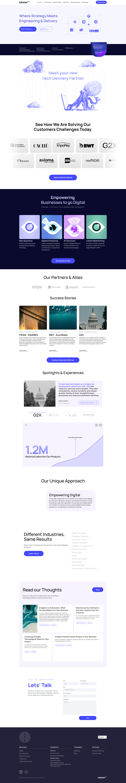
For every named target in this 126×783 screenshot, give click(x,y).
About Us (77, 751)
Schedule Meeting (98, 751)
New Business (47, 2)
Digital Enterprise (57, 2)
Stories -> (97, 53)
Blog (75, 753)
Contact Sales (96, 753)
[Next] (100, 425)
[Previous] (96, 425)
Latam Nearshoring (75, 2)
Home (21, 751)
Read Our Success (98, 52)
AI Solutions (66, 2)
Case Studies (84, 2)
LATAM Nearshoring (25, 761)
